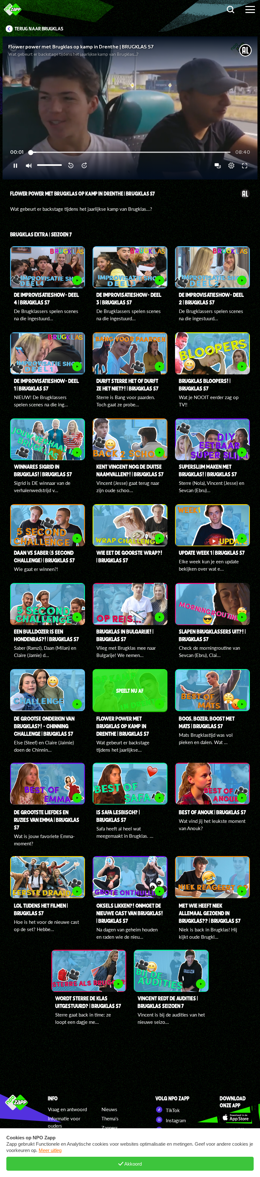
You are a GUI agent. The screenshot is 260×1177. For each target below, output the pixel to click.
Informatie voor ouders (64, 1122)
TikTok (172, 1110)
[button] (130, 107)
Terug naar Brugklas (39, 29)
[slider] (130, 152)
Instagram (175, 1120)
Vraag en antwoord (67, 1109)
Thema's (110, 1118)
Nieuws (109, 1109)
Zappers (109, 1127)
